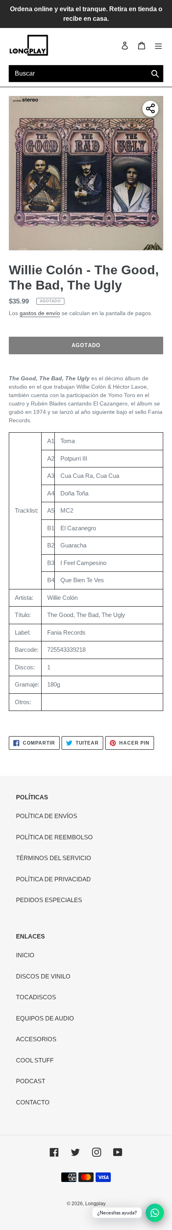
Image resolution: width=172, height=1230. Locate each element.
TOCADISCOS (36, 997)
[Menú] (158, 45)
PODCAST (30, 1081)
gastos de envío (40, 313)
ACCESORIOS (36, 1039)
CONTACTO (33, 1102)
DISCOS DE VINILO (43, 976)
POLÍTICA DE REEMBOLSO (54, 837)
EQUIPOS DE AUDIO (45, 1018)
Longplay (95, 1203)
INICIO (25, 955)
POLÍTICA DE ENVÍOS (46, 816)
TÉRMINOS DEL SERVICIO (53, 858)
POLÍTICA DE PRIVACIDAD (53, 879)
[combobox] (86, 73)
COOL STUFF (35, 1060)
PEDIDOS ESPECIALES (49, 900)
